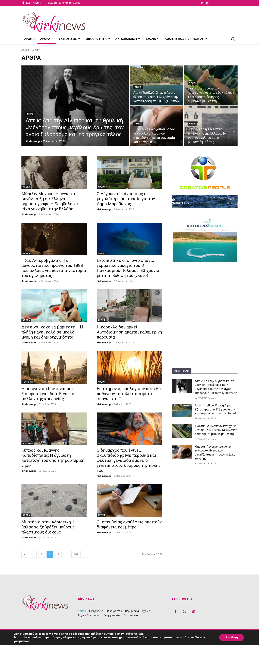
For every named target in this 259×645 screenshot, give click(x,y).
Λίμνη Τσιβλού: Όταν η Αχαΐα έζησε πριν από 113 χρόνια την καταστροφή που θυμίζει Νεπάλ (216, 409)
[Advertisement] (205, 292)
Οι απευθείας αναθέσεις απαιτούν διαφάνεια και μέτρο (129, 524)
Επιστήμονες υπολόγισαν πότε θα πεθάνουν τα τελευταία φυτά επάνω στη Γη (129, 393)
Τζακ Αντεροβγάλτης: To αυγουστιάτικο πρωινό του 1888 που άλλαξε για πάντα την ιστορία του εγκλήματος (53, 268)
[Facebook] (196, 3)
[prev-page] (24, 554)
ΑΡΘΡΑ (30, 114)
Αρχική (25, 50)
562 (76, 554)
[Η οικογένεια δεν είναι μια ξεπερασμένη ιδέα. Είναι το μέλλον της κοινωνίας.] (54, 367)
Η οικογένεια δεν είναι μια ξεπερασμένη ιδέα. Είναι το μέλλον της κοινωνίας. (47, 393)
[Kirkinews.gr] (53, 22)
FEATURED (28, 381)
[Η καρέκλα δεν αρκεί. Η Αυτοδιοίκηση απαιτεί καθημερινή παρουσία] (129, 305)
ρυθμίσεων (21, 641)
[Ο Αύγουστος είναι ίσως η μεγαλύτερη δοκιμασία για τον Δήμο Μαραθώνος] (129, 172)
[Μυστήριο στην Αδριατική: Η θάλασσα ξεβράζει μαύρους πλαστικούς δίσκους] (54, 500)
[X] (202, 3)
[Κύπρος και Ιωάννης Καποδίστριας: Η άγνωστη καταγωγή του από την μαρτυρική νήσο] (54, 428)
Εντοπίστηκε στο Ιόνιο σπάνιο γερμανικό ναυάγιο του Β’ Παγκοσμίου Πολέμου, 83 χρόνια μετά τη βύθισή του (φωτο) (128, 268)
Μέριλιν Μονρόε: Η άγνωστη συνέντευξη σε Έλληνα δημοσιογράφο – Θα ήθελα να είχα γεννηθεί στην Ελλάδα (49, 201)
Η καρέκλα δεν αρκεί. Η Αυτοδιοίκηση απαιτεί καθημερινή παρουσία (129, 332)
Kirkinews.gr (28, 214)
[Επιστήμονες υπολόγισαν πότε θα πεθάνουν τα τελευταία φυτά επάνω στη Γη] (129, 367)
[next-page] (85, 554)
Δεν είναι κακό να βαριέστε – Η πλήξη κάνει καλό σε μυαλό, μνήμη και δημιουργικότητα (52, 332)
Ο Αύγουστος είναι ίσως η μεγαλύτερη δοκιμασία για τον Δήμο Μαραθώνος (126, 198)
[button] (233, 39)
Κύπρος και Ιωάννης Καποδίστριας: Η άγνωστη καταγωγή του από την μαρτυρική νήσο (52, 458)
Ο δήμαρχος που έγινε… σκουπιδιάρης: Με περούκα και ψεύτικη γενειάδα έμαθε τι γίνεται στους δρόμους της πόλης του (129, 460)
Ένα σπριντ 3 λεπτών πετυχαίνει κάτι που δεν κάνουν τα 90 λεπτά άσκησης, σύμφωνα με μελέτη (216, 430)
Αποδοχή (231, 637)
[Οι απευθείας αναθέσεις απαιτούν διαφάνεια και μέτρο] (129, 500)
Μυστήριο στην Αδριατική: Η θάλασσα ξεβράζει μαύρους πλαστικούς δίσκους (48, 527)
